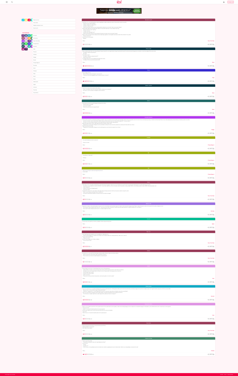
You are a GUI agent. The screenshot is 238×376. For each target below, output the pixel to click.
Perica (148, 70)
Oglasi (34, 84)
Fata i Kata (148, 323)
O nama (225, 374)
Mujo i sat (148, 231)
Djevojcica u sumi (148, 19)
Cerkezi (148, 250)
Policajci (35, 70)
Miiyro (84, 40)
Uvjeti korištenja (230, 374)
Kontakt (221, 374)
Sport (34, 76)
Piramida (35, 90)
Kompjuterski (36, 43)
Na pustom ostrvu (148, 304)
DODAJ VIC (230, 2)
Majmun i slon (148, 203)
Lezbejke (148, 137)
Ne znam (35, 35)
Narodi (34, 60)
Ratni (34, 68)
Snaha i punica (148, 286)
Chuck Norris (35, 92)
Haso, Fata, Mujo (36, 40)
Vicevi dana (35, 22)
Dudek (148, 266)
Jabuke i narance (148, 85)
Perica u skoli (148, 48)
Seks (34, 49)
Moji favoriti (35, 28)
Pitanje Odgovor (36, 62)
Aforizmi (35, 87)
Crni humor (35, 38)
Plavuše (35, 51)
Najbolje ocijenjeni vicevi (38, 25)
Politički (35, 54)
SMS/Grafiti (35, 81)
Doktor (148, 100)
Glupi (34, 73)
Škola (34, 79)
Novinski (35, 46)
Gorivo (148, 182)
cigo (148, 168)
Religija (34, 57)
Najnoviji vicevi (36, 19)
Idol (148, 152)
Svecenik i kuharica (148, 117)
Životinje (35, 65)
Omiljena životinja (148, 338)
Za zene (148, 219)
